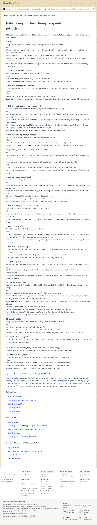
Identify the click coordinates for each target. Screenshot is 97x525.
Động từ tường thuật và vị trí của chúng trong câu (25, 429)
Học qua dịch (63, 484)
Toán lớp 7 (50, 486)
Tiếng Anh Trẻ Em (14, 459)
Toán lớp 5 (24, 495)
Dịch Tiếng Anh (64, 486)
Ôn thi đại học (44, 484)
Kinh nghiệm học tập (7, 477)
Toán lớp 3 (24, 493)
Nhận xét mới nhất (6, 481)
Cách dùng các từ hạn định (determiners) (22, 437)
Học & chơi (64, 9)
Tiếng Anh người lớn (36, 9)
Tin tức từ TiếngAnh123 (8, 474)
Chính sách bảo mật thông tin (10, 513)
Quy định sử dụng (22, 513)
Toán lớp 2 (31, 491)
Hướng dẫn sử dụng (7, 479)
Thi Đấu (87, 9)
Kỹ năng (46, 9)
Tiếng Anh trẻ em (11, 9)
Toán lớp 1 (24, 491)
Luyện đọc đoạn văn (84, 479)
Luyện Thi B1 (12, 455)
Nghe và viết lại (83, 481)
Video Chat (80, 9)
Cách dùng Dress (14, 411)
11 (43, 481)
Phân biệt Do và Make (15, 397)
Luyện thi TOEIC (64, 474)
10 (41, 481)
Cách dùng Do (13, 422)
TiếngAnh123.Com (81, 383)
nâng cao (28, 383)
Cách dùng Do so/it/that (16, 404)
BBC (61, 479)
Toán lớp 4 (31, 493)
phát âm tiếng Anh (60, 381)
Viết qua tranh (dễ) (84, 474)
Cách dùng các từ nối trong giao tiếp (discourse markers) (28, 426)
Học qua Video (55, 9)
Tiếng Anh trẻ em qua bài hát (29, 488)
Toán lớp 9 (50, 488)
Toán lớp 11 (51, 491)
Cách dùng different (14, 433)
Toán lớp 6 (43, 486)
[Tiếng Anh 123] (10, 3)
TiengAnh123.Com (42, 374)
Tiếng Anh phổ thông (23, 9)
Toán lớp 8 (43, 488)
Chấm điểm (72, 9)
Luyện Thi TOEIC (14, 448)
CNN (72, 477)
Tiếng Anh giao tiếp (38, 383)
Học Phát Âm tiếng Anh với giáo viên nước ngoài (25, 451)
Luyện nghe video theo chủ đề (68, 481)
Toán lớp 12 (43, 493)
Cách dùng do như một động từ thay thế (22, 400)
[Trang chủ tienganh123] (3, 9)
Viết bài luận (82, 477)
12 (46, 481)
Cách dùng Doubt (14, 408)
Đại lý (92, 9)
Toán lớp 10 (43, 491)
